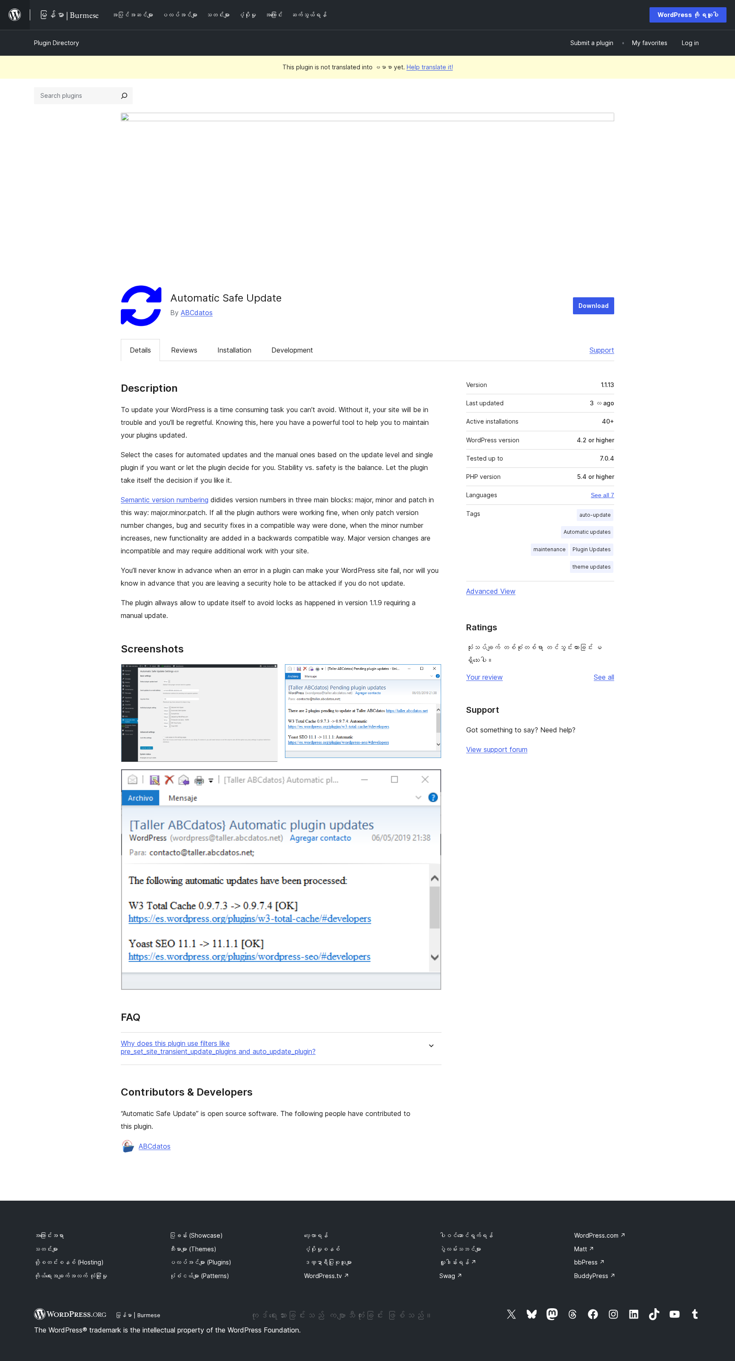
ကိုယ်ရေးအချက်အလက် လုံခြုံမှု (70, 1275)
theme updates (592, 567)
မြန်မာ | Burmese (137, 1315)
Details (140, 350)
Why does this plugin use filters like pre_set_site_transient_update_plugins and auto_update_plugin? (218, 1047)
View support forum (496, 749)
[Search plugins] (124, 95)
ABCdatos (197, 312)
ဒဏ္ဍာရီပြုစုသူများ (328, 1262)
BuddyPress (594, 1275)
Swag (450, 1275)
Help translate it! (430, 67)
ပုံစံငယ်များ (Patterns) (199, 1275)
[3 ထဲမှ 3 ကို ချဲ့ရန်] (430, 780)
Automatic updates (587, 532)
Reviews (184, 350)
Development (292, 350)
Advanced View (491, 591)
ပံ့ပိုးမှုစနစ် (322, 1249)
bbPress (589, 1262)
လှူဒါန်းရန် (457, 1262)
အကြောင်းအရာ (49, 1235)
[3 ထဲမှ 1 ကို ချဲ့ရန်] (266, 675)
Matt (584, 1249)
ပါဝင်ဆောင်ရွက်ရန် (466, 1235)
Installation (234, 350)
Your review (484, 677)
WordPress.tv (326, 1275)
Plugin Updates (592, 549)
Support (602, 350)
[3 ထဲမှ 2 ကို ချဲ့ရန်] (430, 675)
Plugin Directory (56, 42)
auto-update (595, 515)
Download (593, 305)
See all (604, 677)
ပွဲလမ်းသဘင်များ (460, 1249)
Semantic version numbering (164, 499)
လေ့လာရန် (316, 1235)
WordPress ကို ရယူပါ (688, 14)
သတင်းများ (46, 1249)
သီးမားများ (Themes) (193, 1249)
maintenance (549, 549)
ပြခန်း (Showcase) (196, 1235)
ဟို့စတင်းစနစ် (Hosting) (69, 1262)
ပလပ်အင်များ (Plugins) (200, 1262)
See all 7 (602, 495)
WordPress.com (600, 1235)
